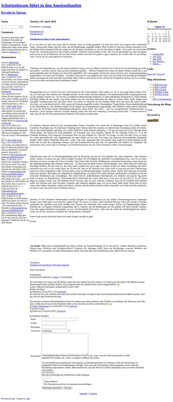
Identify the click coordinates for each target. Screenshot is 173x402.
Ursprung (93, 393)
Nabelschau (14, 62)
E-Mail (33, 323)
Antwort (61, 292)
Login (149, 109)
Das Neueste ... (159, 61)
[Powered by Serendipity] (154, 121)
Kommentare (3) (37, 31)
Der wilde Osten (15, 106)
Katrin (35, 306)
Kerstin (48, 26)
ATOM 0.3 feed (161, 92)
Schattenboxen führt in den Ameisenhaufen (41, 5)
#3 (31, 311)
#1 (31, 292)
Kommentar (36, 356)
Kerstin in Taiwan (13, 12)
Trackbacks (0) (36, 34)
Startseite (83, 393)
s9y (13, 398)
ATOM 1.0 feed (161, 94)
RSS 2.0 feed (160, 89)
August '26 (160, 26)
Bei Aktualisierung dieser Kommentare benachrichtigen (68, 384)
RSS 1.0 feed (160, 87)
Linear (56, 277)
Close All (160, 74)
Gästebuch (13, 52)
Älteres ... (157, 64)
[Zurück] (148, 27)
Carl (28, 398)
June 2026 (157, 59)
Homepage (44, 306)
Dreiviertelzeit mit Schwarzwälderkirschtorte (13, 155)
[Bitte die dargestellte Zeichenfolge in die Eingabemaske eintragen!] (48, 372)
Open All (151, 74)
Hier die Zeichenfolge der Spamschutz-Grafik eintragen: (66, 375)
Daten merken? (50, 381)
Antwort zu (35, 331)
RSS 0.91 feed (161, 85)
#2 (31, 306)
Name (33, 319)
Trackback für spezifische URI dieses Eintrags (49, 265)
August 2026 (158, 54)
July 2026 (157, 56)
